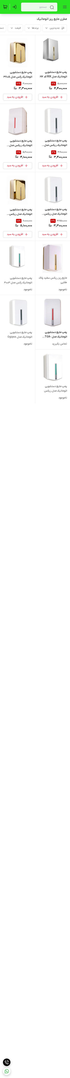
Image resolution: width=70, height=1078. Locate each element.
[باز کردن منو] (64, 7)
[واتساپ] (6, 1071)
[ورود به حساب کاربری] (15, 7)
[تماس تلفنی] (6, 1062)
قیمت (18, 28)
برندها (35, 28)
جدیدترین (55, 28)
